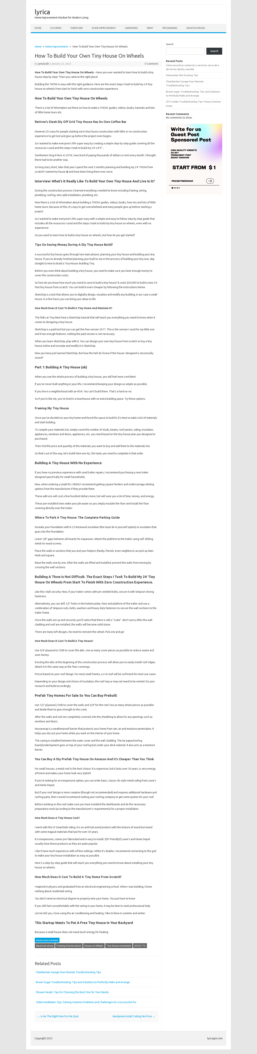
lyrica (42, 11)
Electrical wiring (44, 945)
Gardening (131, 28)
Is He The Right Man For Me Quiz (58, 1016)
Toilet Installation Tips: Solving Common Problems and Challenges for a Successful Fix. (86, 1002)
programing (169, 28)
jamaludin (43, 63)
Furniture (77, 28)
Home (38, 28)
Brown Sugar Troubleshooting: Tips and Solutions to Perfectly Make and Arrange (83, 982)
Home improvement (104, 28)
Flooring (56, 28)
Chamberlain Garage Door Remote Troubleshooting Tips (68, 972)
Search (169, 44)
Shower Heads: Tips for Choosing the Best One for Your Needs (72, 992)
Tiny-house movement (118, 945)
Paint (150, 28)
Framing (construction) (68, 945)
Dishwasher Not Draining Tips (182, 75)
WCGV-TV (140, 945)
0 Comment (151, 63)
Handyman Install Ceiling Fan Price (134, 1016)
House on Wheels (93, 945)
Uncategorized (195, 28)
